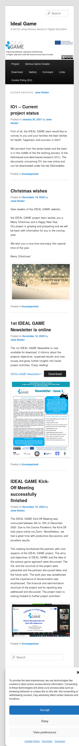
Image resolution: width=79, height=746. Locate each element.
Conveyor (47, 741)
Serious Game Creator (37, 63)
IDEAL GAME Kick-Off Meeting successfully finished (30, 490)
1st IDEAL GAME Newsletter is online (31, 326)
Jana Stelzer (42, 92)
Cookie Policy (32, 741)
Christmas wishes (29, 191)
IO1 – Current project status (25, 109)
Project (15, 63)
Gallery (33, 72)
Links (62, 72)
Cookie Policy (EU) (21, 80)
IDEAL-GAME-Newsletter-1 (26, 374)
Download (17, 72)
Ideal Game (23, 23)
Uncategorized (29, 174)
